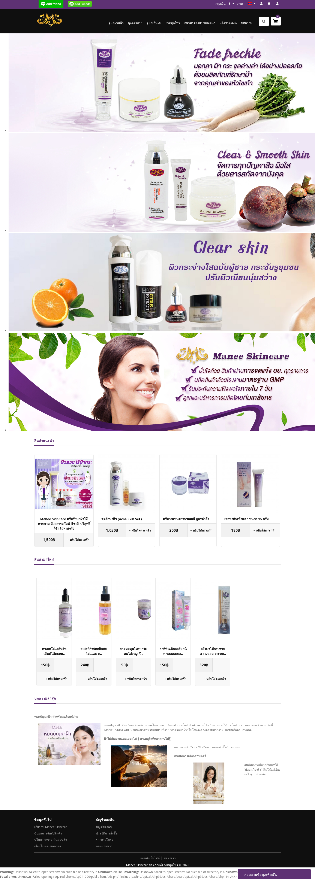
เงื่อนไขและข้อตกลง (47, 846)
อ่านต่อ (247, 730)
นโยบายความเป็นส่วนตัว (50, 840)
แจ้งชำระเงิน (228, 23)
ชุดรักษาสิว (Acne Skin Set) (121, 519)
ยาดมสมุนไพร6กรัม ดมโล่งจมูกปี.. (133, 651)
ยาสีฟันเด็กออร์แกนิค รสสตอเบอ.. (173, 651)
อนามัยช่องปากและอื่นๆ (199, 23)
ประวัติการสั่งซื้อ (106, 833)
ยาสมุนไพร (172, 23)
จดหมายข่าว (104, 846)
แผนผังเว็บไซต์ (150, 858)
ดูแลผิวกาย (135, 23)
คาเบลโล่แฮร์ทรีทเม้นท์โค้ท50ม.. (54, 651)
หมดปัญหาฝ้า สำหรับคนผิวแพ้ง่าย (56, 717)
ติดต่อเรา (170, 858)
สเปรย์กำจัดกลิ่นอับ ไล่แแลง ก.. (94, 651)
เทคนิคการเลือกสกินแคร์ (190, 756)
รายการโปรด (105, 840)
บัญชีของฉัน (104, 827)
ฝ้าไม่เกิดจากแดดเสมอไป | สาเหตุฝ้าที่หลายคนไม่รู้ (137, 739)
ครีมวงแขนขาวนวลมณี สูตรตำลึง (186, 519)
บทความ (246, 23)
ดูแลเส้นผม (154, 23)
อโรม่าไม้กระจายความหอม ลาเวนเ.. (213, 651)
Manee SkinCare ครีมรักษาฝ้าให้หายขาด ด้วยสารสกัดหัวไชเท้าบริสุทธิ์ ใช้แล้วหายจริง (64, 523)
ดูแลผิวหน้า (116, 23)
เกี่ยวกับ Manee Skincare (50, 827)
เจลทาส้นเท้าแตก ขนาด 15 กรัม (246, 519)
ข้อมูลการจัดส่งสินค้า (48, 833)
